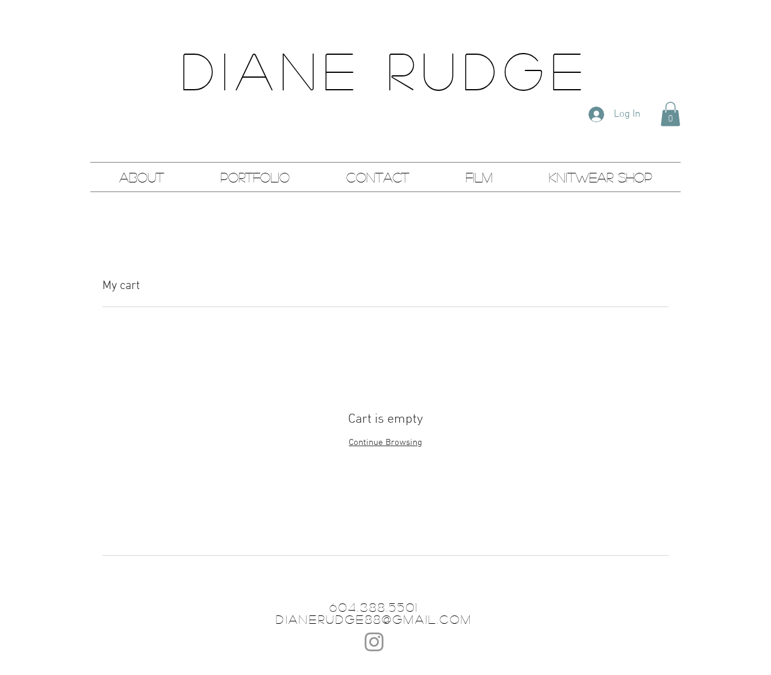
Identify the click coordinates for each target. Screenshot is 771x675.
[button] (670, 114)
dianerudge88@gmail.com (374, 619)
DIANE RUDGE (385, 69)
